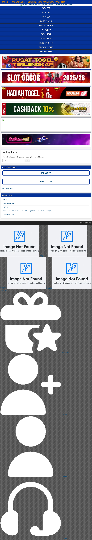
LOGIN (5, 207)
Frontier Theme (85, 223)
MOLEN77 (46, 173)
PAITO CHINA (46, 30)
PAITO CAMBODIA (46, 25)
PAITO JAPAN (46, 34)
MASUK (49, 288)
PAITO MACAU (46, 38)
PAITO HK (46, 12)
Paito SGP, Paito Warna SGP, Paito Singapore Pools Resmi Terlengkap (32, 1)
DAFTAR (6, 200)
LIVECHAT (65, 539)
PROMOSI (43, 256)
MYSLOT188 (46, 182)
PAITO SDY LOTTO (46, 47)
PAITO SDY (46, 17)
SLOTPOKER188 (8, 189)
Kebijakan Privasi (9, 203)
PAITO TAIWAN (46, 21)
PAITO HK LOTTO (46, 43)
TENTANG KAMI (46, 51)
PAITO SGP (46, 8)
